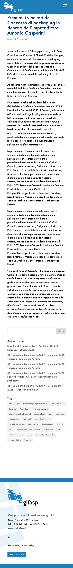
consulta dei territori (17, 424)
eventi (11, 429)
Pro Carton (50, 434)
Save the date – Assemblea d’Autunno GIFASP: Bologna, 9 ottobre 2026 (33, 348)
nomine (21, 434)
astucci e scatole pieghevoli (20, 414)
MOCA (11, 434)
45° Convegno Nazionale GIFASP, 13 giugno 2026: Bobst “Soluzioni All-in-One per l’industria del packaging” (36, 376)
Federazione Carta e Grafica (28, 429)
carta (50, 414)
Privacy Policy (14, 545)
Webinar (27, 440)
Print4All (39, 434)
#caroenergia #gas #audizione (35, 403)
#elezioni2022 (58, 403)
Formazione (48, 429)
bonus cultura (39, 414)
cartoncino (60, 414)
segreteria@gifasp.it (17, 527)
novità (29, 434)
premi (24, 38)
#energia (12, 409)
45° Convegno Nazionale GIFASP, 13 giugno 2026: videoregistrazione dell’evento (36, 356)
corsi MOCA (33, 424)
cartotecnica (14, 419)
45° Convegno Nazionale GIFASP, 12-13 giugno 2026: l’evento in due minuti (34, 387)
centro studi (26, 419)
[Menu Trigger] (64, 6)
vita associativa (15, 440)
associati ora (17, 554)
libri (58, 429)
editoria (60, 424)
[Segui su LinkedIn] (9, 537)
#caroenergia (14, 403)
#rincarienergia (41, 409)
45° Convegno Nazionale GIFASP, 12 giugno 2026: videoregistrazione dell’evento (36, 365)
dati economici (47, 424)
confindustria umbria (43, 419)
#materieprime (25, 409)
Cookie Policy (28, 545)
